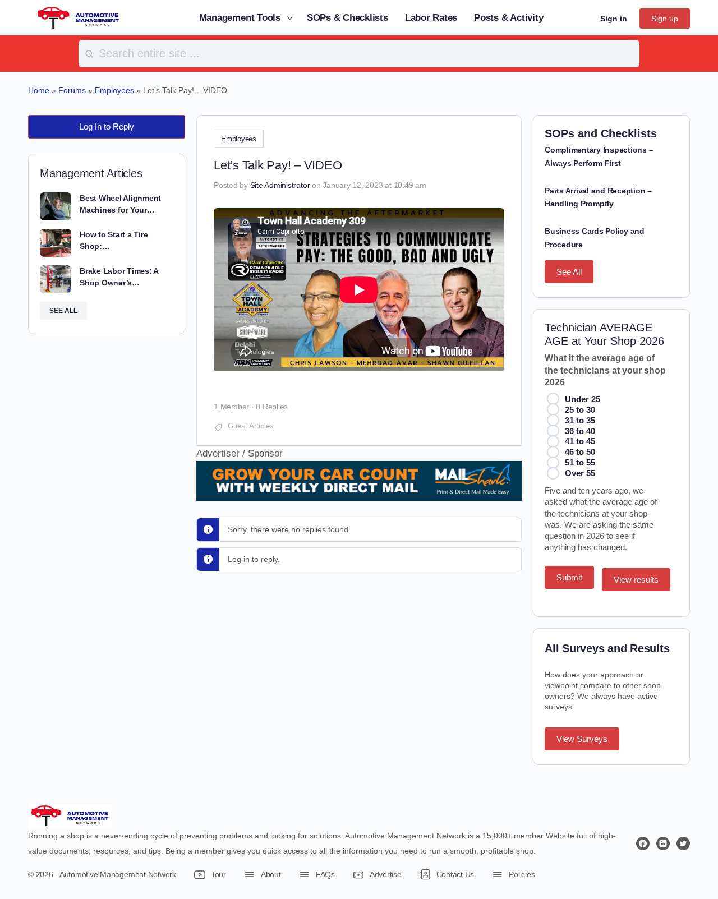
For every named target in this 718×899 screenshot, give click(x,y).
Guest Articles (251, 426)
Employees (238, 139)
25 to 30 (580, 409)
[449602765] (359, 493)
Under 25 (582, 399)
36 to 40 (580, 431)
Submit (569, 577)
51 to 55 (580, 462)
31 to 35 (580, 420)
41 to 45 (580, 441)
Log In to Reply (106, 126)
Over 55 (580, 473)
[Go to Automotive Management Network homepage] (78, 17)
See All (569, 271)
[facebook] (643, 843)
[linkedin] (663, 843)
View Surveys (581, 739)
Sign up (664, 18)
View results (636, 579)
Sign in (613, 18)
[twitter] (683, 843)
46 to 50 (580, 452)
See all (63, 311)
